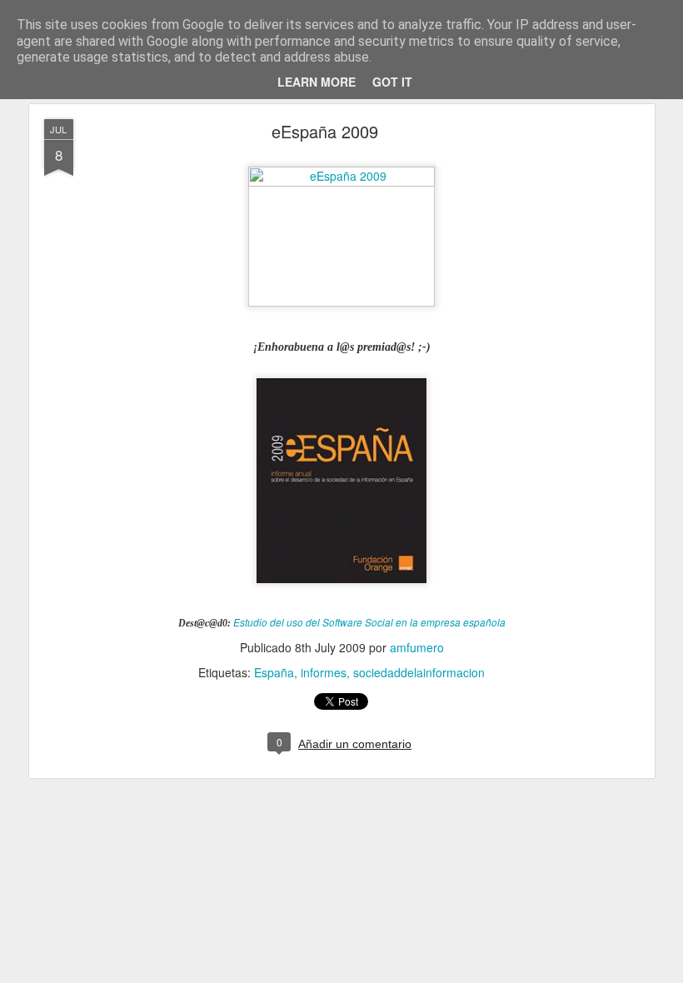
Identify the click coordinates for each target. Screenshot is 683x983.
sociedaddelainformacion (419, 672)
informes (323, 672)
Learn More (316, 81)
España (274, 672)
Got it (392, 81)
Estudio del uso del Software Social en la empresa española (369, 622)
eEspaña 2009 (325, 131)
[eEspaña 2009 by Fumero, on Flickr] (341, 181)
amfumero (417, 647)
